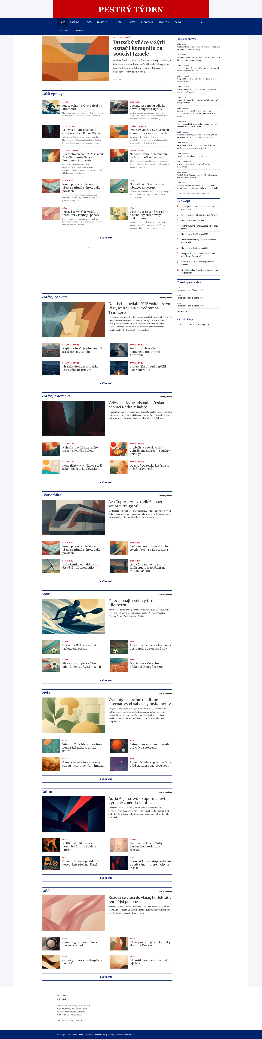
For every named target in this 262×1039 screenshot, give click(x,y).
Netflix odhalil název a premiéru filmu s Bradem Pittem (79, 846)
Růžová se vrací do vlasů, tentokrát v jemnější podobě (81, 213)
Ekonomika (102, 22)
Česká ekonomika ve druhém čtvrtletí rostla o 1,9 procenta (149, 548)
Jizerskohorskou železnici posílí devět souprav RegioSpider (200, 271)
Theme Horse (99, 1034)
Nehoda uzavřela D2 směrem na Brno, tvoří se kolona (149, 155)
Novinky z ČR (164, 22)
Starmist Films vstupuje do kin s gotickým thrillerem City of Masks (150, 864)
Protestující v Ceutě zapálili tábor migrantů (148, 368)
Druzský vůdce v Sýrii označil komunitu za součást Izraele (139, 48)
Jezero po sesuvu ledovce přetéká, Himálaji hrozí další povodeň (81, 188)
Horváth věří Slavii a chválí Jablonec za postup (148, 186)
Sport (132, 22)
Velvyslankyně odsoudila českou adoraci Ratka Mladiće (82, 131)
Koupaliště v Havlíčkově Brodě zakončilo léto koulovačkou (82, 467)
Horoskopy (65, 30)
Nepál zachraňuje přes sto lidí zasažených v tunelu (82, 350)
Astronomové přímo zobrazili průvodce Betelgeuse (149, 746)
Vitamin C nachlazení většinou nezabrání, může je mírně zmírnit (82, 748)
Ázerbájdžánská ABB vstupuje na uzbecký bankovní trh (199, 208)
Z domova (74, 22)
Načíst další (106, 238)
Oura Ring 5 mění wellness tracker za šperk (80, 943)
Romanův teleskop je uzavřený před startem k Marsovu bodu (150, 764)
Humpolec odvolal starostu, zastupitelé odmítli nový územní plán (198, 254)
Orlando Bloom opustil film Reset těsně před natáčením (80, 863)
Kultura (118, 22)
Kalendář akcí (147, 22)
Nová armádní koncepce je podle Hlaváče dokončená (198, 241)
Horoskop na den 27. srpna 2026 (194, 248)
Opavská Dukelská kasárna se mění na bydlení (149, 467)
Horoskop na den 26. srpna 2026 (194, 220)
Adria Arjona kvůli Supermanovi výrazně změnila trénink (136, 800)
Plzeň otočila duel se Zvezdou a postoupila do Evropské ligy (150, 647)
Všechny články (165, 297)
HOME (62, 22)
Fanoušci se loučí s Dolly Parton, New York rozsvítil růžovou (147, 846)
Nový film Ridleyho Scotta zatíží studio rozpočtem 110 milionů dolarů (148, 568)
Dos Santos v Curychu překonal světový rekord (146, 665)
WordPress (129, 1034)
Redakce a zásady (65, 1020)
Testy (78, 30)
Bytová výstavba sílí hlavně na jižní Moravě (199, 215)
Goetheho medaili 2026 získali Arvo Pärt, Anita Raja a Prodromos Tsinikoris (82, 157)
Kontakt (79, 1020)
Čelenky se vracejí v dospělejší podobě (82, 962)
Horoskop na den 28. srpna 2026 (194, 234)
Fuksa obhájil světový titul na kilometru (82, 107)
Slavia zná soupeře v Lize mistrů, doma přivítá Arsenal (81, 665)
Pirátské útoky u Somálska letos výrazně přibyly (80, 368)
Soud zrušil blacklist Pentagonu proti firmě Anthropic (145, 352)
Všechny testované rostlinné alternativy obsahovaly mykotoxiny (149, 215)
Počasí (178, 22)
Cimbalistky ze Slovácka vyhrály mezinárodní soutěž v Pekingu (150, 451)
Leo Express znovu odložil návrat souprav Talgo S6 (147, 107)
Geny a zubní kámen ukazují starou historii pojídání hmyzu (83, 764)
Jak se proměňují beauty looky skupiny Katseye (150, 943)
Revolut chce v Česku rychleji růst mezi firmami (197, 263)
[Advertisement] (91, 269)
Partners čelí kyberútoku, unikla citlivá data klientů (199, 227)
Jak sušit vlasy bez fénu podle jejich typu (149, 962)
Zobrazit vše (182, 311)
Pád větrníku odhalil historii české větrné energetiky (81, 566)
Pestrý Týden (77, 1034)
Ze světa (88, 22)
